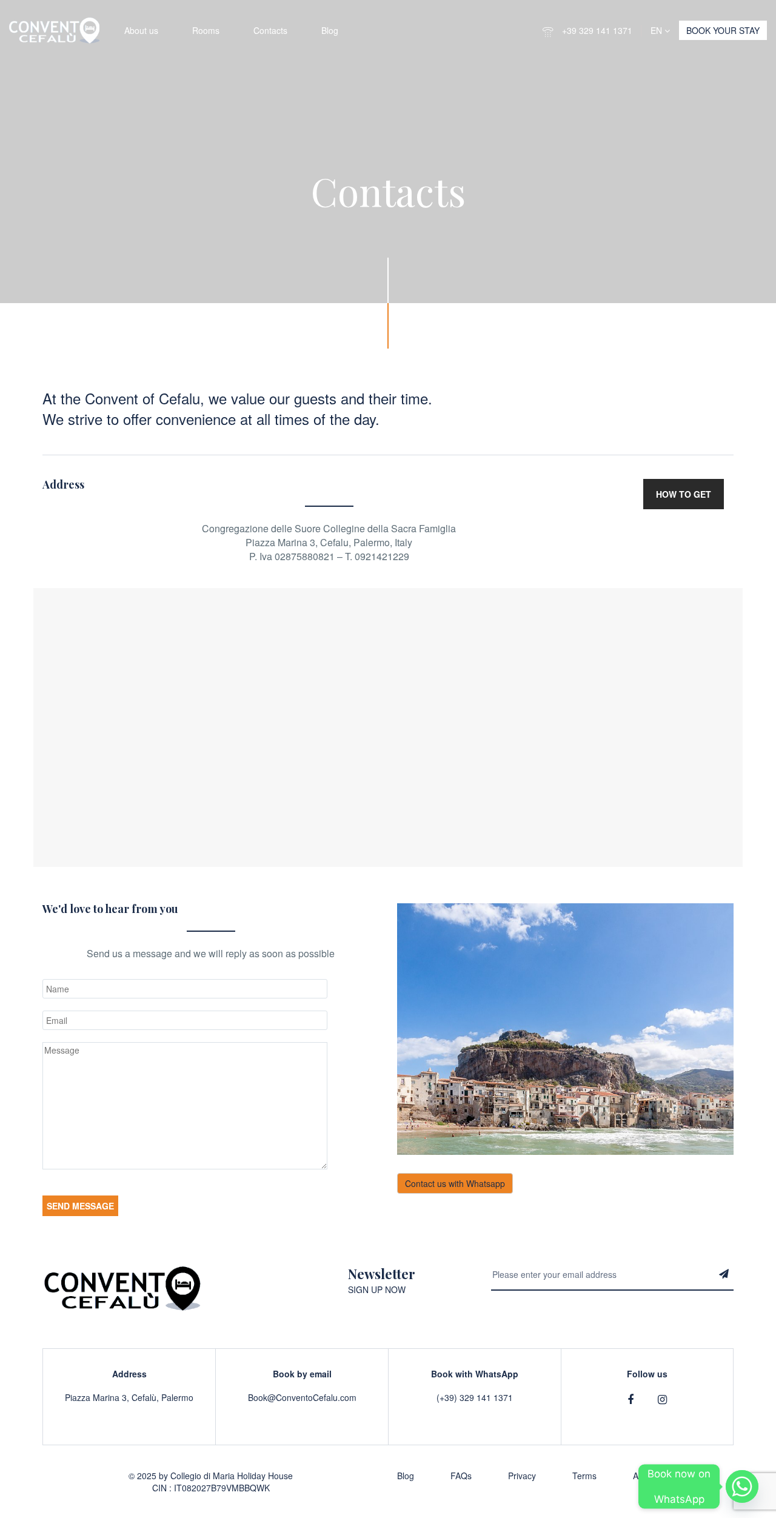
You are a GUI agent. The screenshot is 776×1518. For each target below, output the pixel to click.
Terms (584, 1476)
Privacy (522, 1476)
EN (657, 30)
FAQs (461, 1476)
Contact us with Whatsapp (455, 1183)
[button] (328, 398)
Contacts (270, 30)
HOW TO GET (683, 494)
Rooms (205, 30)
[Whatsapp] (742, 1486)
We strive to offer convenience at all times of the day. (211, 419)
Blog (329, 30)
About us (141, 30)
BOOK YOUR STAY (723, 30)
